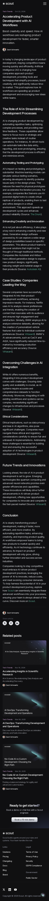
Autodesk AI (33, 269)
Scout (11, 590)
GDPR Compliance (34, 866)
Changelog (7, 861)
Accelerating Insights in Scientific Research (20, 673)
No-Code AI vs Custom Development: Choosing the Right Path (23, 777)
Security (29, 861)
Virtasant (29, 334)
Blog (5, 870)
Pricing (5, 856)
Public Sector (31, 878)
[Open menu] (44, 3)
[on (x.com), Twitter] (5, 623)
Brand (5, 875)
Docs (5, 866)
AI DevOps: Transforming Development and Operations (24, 725)
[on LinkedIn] (17, 623)
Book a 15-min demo (24, 819)
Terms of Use (32, 852)
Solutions (6, 852)
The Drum (35, 214)
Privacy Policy (32, 856)
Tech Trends (8, 11)
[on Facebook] (11, 623)
